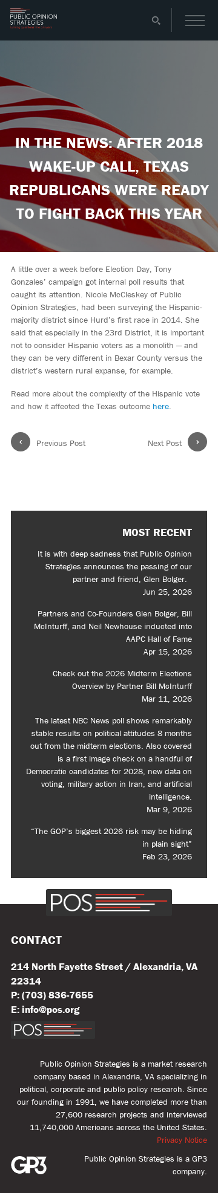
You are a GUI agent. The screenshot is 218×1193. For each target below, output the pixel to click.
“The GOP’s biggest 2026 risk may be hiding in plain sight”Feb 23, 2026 (111, 844)
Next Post (174, 442)
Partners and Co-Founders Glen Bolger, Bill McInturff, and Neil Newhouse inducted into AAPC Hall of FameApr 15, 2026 (113, 632)
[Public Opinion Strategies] (33, 26)
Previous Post (52, 442)
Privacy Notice (182, 1139)
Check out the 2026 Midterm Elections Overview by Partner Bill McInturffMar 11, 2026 (122, 686)
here (161, 406)
